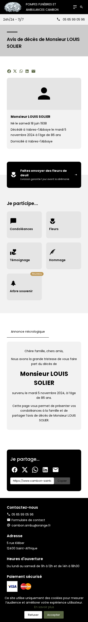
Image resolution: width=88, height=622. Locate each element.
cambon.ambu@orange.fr (31, 525)
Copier (62, 481)
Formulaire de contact (28, 520)
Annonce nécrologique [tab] (28, 331)
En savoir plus (44, 607)
